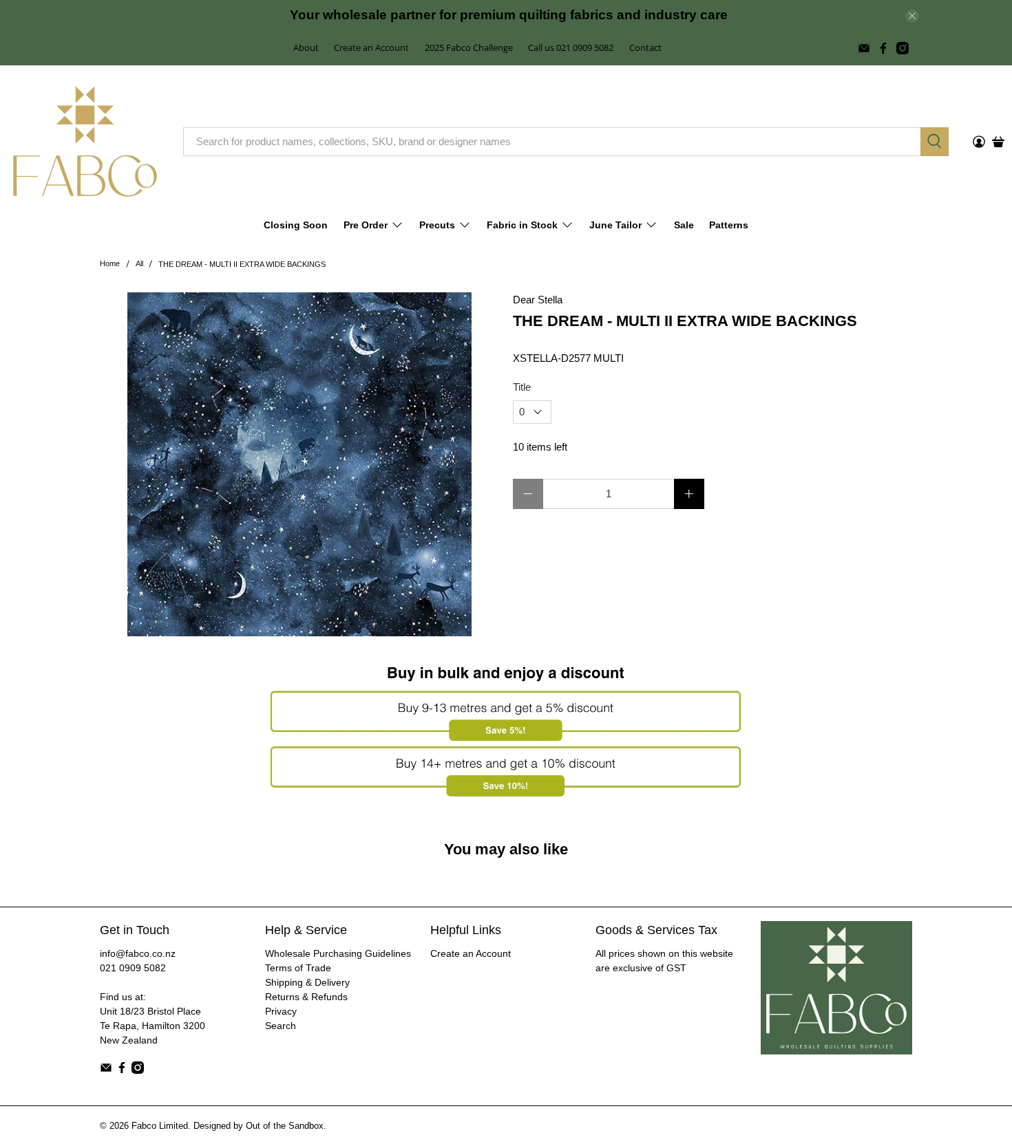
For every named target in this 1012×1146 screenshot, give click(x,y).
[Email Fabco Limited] (864, 48)
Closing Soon (296, 224)
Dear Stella (537, 299)
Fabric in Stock (522, 224)
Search (280, 1025)
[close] (912, 16)
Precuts (437, 224)
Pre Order (366, 224)
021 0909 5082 (133, 967)
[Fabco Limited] (85, 141)
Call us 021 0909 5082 (570, 47)
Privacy (281, 1011)
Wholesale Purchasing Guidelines (338, 953)
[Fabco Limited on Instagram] (902, 48)
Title (522, 387)
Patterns (728, 224)
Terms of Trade (298, 967)
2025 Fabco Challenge (469, 47)
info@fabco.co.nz (138, 953)
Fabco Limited (159, 1126)
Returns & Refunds (306, 996)
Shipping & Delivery (307, 982)
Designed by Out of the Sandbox (258, 1126)
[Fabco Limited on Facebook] (883, 48)
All (139, 264)
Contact (645, 47)
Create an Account (371, 47)
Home (110, 264)
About (306, 47)
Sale (684, 224)
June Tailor (615, 224)
